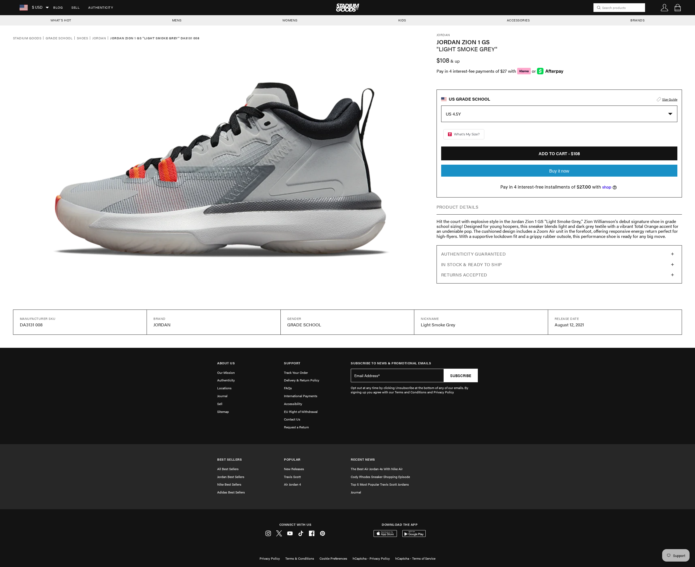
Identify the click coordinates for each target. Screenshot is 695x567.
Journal (222, 395)
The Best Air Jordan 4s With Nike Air (377, 468)
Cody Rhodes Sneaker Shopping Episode (380, 476)
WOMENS (290, 20)
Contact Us (292, 419)
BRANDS (637, 20)
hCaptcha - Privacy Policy (371, 558)
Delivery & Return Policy (301, 380)
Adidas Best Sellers (231, 492)
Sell (75, 7)
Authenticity (100, 7)
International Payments (300, 395)
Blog (58, 7)
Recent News (363, 459)
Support (292, 363)
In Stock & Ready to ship (471, 264)
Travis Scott (292, 476)
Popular (292, 459)
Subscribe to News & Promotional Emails (391, 363)
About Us (226, 363)
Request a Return (296, 427)
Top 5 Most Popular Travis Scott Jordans (380, 484)
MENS (177, 20)
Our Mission (226, 372)
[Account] (664, 7)
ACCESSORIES (518, 20)
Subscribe (460, 375)
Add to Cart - (559, 153)
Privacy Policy (270, 558)
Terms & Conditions (299, 558)
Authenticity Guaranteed (473, 254)
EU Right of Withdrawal (301, 411)
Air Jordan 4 (292, 484)
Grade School (59, 38)
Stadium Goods (27, 38)
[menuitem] (58, 7)
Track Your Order (296, 372)
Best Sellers (229, 459)
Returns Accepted (464, 275)
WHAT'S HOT (60, 20)
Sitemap (223, 411)
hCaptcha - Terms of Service (415, 558)
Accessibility (293, 403)
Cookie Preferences (333, 558)
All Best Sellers (228, 468)
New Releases (294, 468)
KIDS (402, 20)
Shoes (82, 38)
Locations (224, 388)
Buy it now (559, 171)
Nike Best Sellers (229, 484)
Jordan (99, 38)
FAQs (288, 388)
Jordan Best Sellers (230, 476)
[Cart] (677, 7)
